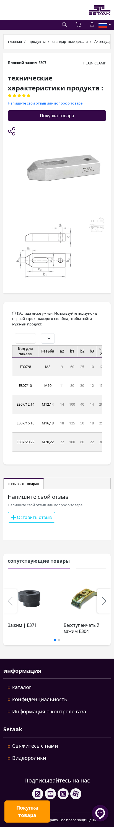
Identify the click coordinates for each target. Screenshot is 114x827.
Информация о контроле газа (49, 711)
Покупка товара (57, 116)
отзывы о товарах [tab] (23, 483)
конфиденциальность (39, 699)
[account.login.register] (92, 25)
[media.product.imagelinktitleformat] (29, 598)
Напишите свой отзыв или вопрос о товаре (45, 103)
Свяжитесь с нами (35, 745)
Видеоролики (29, 757)
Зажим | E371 (22, 625)
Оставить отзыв (34, 517)
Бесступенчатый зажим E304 (81, 628)
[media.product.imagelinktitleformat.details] (44, 252)
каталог (21, 686)
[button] (11, 132)
